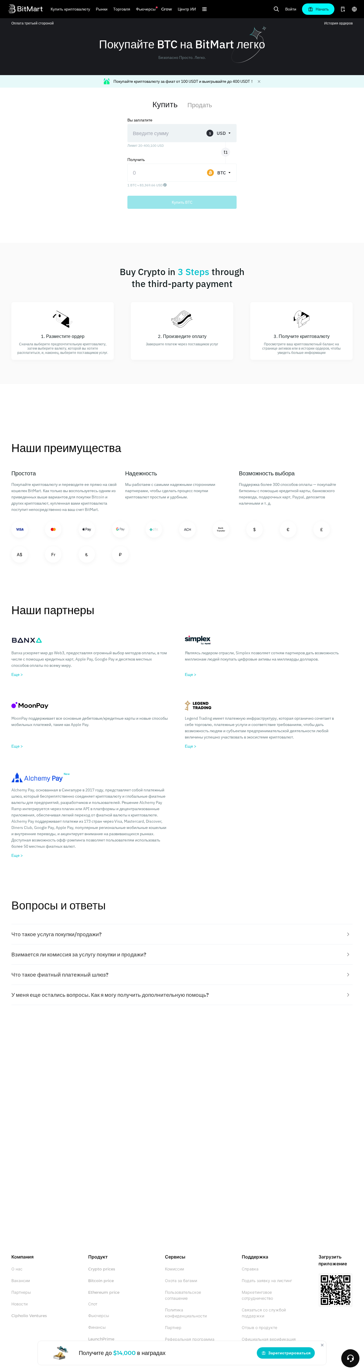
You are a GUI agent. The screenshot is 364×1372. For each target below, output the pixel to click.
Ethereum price (103, 1292)
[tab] (182, 934)
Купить (165, 104)
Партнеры (21, 1292)
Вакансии (20, 1280)
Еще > (17, 674)
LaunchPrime (101, 1339)
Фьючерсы (98, 1315)
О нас (16, 1269)
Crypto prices (101, 1269)
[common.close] (322, 1345)
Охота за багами (181, 1280)
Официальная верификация (269, 1339)
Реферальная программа (189, 1339)
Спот (92, 1304)
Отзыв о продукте (259, 1327)
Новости (19, 1304)
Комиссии (174, 1269)
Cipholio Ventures (29, 1315)
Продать (199, 105)
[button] (182, 934)
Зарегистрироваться (289, 1353)
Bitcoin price (101, 1280)
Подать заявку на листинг (267, 1280)
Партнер (173, 1327)
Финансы (97, 1327)
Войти (290, 9)
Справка (250, 1269)
